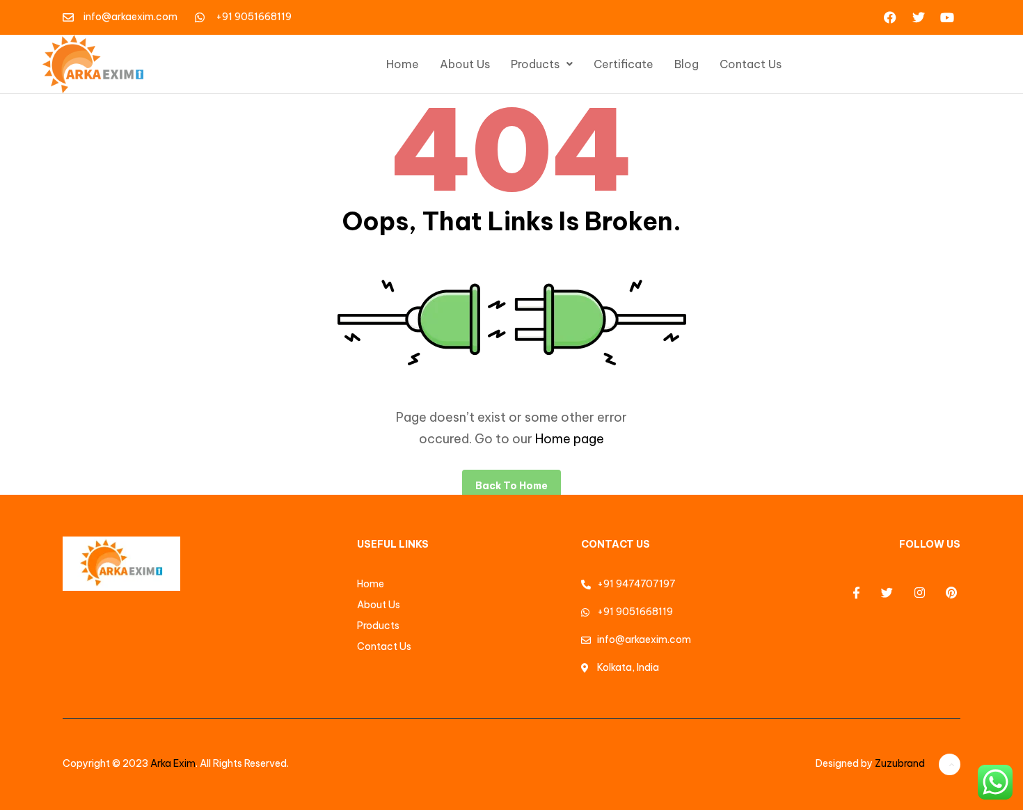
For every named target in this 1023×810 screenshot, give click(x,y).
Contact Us (751, 64)
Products (535, 64)
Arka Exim (173, 763)
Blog (686, 64)
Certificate (623, 64)
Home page (569, 439)
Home (402, 64)
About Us (465, 64)
